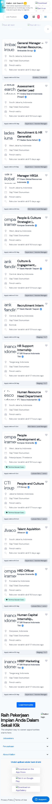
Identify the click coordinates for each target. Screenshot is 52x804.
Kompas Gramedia (25, 225)
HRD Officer (25, 571)
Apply (36, 67)
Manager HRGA (27, 176)
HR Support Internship (25, 348)
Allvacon (21, 532)
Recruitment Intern (30, 305)
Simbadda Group (25, 50)
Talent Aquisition (28, 529)
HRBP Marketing (28, 661)
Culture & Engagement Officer (26, 265)
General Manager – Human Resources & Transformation (30, 47)
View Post (16, 67)
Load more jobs (26, 704)
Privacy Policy (7, 800)
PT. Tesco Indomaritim (27, 399)
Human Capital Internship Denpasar (27, 619)
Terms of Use (21, 800)
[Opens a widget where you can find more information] (40, 799)
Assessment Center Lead (25, 88)
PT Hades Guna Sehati (27, 140)
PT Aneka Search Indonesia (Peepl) (29, 95)
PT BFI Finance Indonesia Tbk (28, 355)
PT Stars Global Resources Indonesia (29, 181)
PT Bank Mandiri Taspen (28, 268)
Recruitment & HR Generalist (29, 134)
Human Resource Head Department (29, 394)
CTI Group (22, 487)
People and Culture (30, 483)
